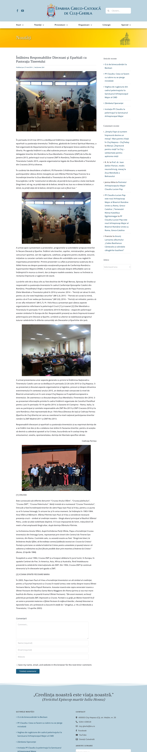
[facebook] (17, 10)
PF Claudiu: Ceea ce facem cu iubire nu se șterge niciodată (117, 77)
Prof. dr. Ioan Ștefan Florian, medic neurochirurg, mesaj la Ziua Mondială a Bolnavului (115, 169)
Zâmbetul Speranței (114, 103)
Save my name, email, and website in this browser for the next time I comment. (55, 664)
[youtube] (22, 10)
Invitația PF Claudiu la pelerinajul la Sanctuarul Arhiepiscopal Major (116, 112)
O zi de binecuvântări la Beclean (32, 717)
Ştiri (43, 67)
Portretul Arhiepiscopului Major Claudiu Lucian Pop (115, 185)
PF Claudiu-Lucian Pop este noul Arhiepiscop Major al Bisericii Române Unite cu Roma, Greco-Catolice (117, 223)
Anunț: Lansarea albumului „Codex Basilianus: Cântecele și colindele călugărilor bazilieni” (115, 243)
